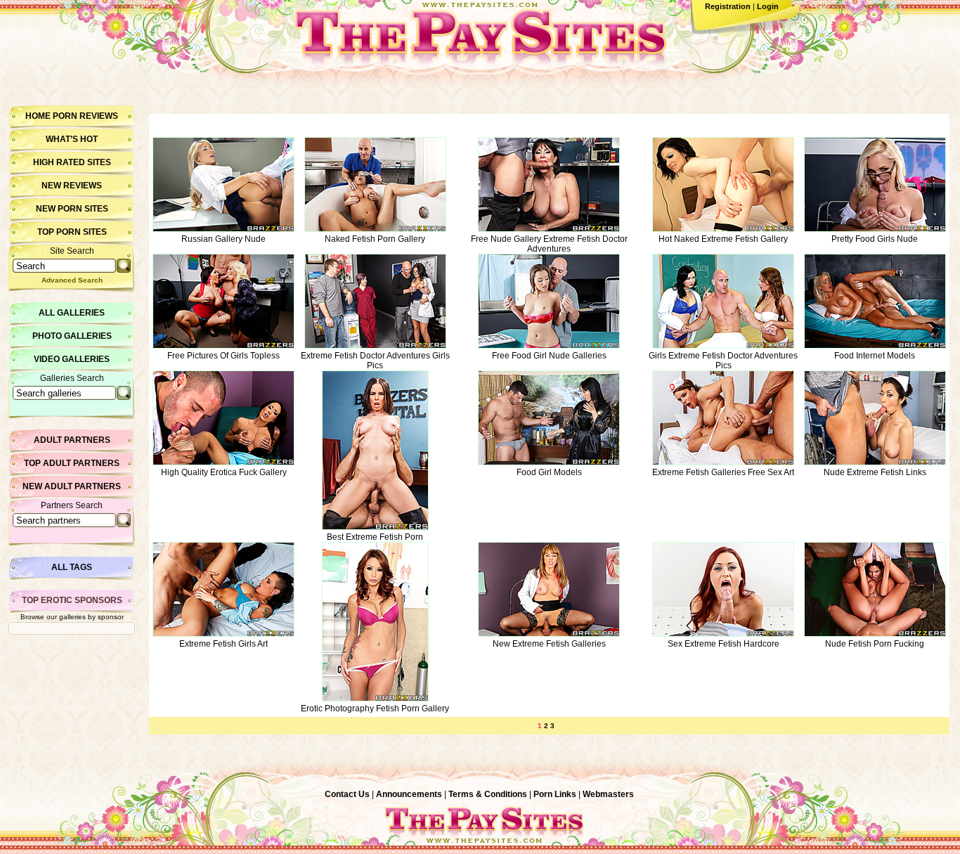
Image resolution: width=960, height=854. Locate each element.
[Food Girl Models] (549, 462)
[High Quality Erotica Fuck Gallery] (223, 462)
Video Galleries (72, 359)
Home (38, 116)
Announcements (409, 794)
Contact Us (347, 794)
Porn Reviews (85, 116)
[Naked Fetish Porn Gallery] (375, 229)
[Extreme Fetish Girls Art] (223, 634)
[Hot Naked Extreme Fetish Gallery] (723, 229)
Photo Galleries (72, 336)
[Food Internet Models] (875, 346)
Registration (728, 6)
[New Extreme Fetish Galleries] (549, 634)
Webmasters (608, 794)
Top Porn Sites (72, 232)
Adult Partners (72, 440)
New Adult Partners (71, 486)
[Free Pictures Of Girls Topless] (223, 346)
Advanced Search (72, 280)
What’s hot (72, 139)
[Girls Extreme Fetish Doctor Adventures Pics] (723, 346)
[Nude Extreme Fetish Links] (875, 462)
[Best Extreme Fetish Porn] (375, 527)
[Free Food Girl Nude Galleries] (549, 346)
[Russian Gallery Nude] (223, 229)
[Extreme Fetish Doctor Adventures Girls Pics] (375, 346)
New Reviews (71, 185)
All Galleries (72, 313)
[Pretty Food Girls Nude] (875, 229)
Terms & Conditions (487, 794)
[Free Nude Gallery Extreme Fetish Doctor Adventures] (549, 229)
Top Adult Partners (71, 463)
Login (768, 6)
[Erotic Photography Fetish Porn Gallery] (375, 699)
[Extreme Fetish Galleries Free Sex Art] (723, 462)
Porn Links (554, 794)
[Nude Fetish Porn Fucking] (875, 634)
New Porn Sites (72, 209)
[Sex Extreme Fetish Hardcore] (723, 634)
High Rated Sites (72, 162)
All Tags (71, 567)
